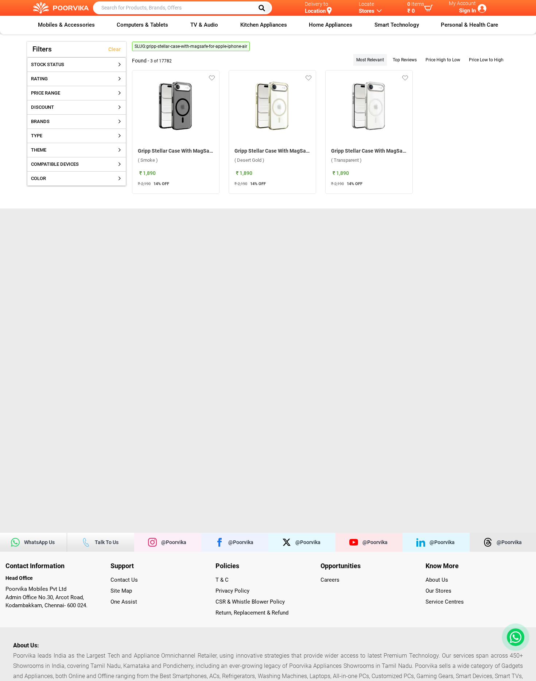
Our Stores (438, 591)
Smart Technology (396, 25)
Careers (330, 580)
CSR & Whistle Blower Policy (250, 601)
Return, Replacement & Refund (251, 612)
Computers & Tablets (142, 25)
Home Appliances (330, 25)
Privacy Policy (232, 591)
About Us (437, 580)
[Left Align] (264, 8)
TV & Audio (204, 25)
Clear (114, 49)
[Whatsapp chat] (514, 637)
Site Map (121, 591)
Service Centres (445, 601)
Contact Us (124, 580)
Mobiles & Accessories (66, 25)
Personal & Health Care (469, 25)
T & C (222, 580)
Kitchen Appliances (263, 25)
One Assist (123, 601)
